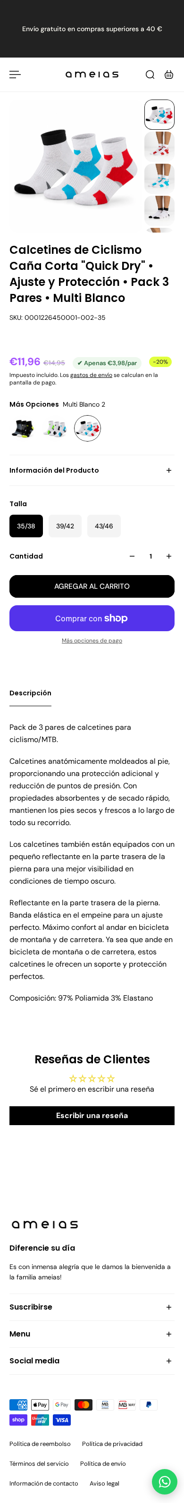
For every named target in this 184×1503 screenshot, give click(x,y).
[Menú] (15, 74)
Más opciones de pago (92, 640)
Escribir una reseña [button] (92, 1115)
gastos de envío (91, 375)
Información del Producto (54, 470)
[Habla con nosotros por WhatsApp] (164, 1482)
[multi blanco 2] (87, 428)
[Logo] (92, 75)
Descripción (30, 693)
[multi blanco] (55, 428)
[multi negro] (22, 428)
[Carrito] (168, 74)
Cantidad (26, 556)
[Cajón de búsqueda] (150, 74)
